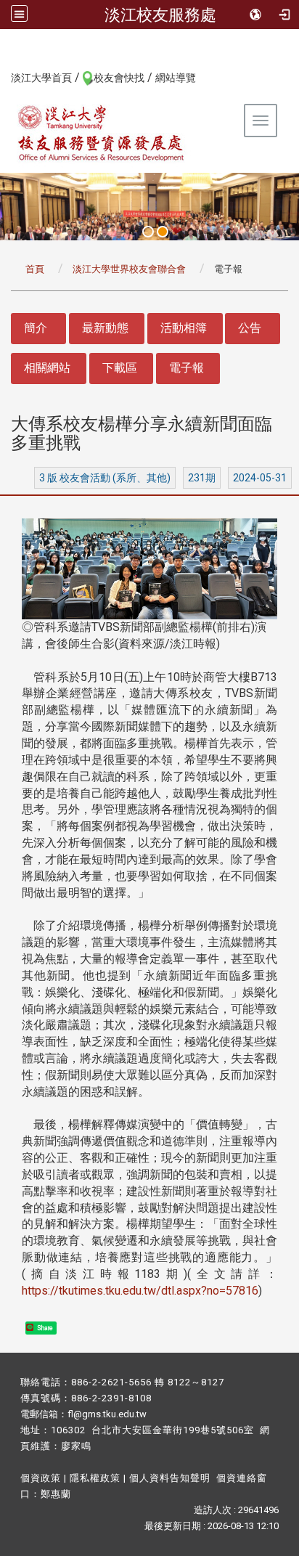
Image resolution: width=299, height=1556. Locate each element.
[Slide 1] (148, 231)
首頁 (34, 269)
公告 (249, 328)
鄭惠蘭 (56, 1493)
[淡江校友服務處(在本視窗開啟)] (101, 133)
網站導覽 (175, 77)
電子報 (186, 368)
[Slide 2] (162, 231)
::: (3, 77)
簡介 (35, 328)
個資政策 (40, 1478)
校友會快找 (119, 77)
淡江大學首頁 (41, 77)
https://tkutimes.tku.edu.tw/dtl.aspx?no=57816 (140, 1291)
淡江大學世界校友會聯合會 (129, 269)
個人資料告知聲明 (169, 1478)
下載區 (119, 368)
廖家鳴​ (76, 1446)
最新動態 (105, 328)
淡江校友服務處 (160, 14)
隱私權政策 (95, 1478)
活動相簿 (183, 328)
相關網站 (47, 368)
